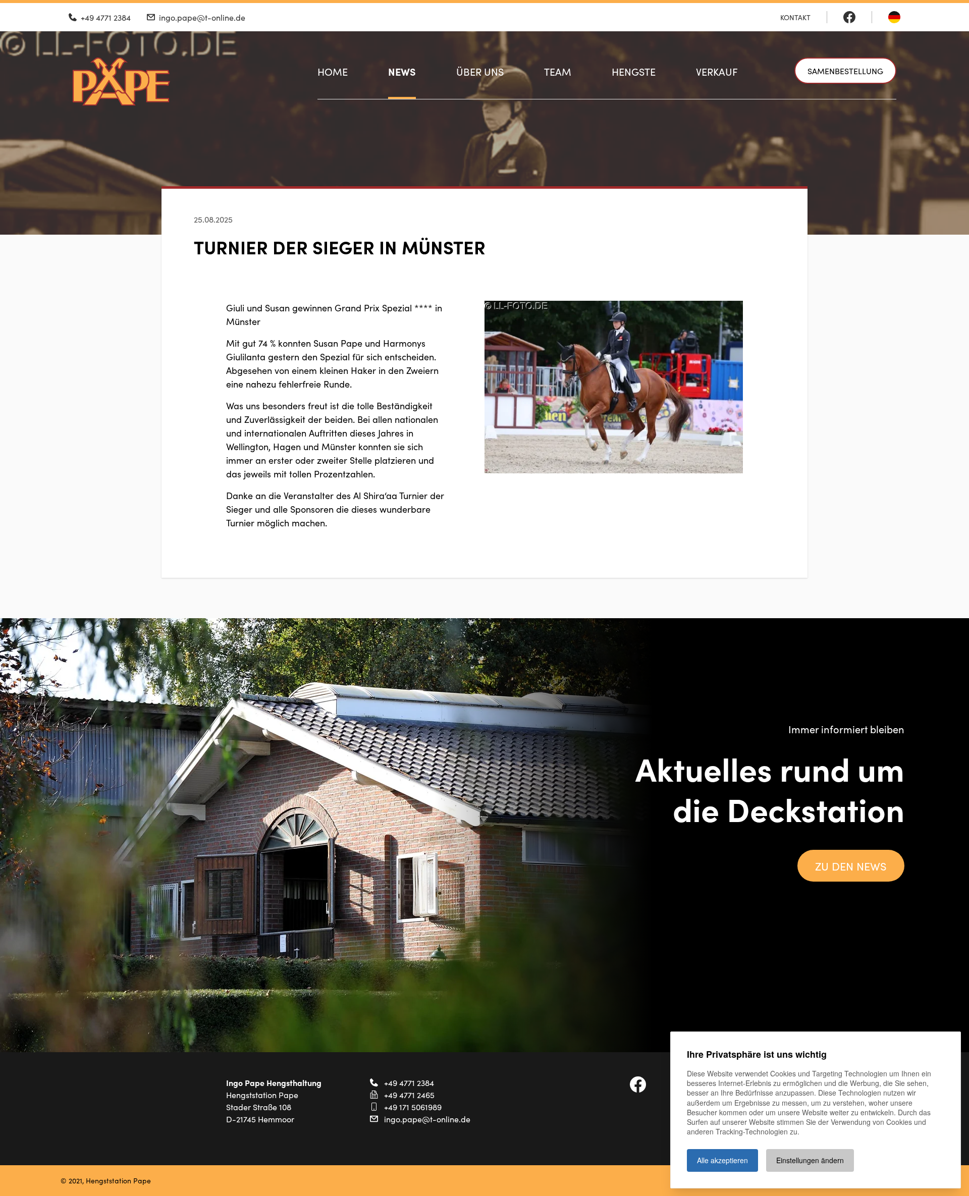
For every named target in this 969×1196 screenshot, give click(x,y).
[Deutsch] (894, 17)
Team (557, 71)
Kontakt (795, 17)
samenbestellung (845, 70)
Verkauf (717, 71)
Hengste (634, 71)
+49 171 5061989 (413, 1106)
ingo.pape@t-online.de (427, 1118)
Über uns (480, 71)
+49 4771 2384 (409, 1082)
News (402, 71)
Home (332, 71)
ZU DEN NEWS (851, 866)
